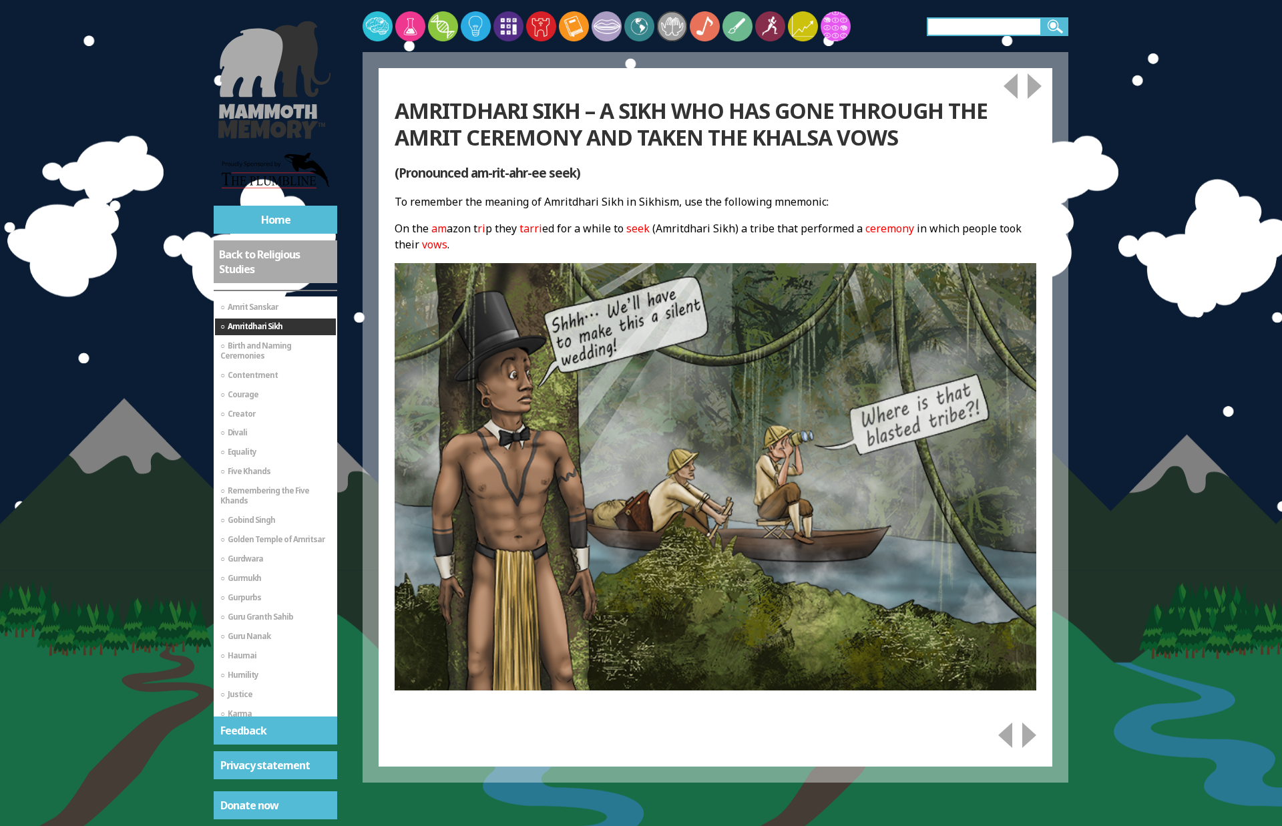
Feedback (243, 730)
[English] (574, 26)
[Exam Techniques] (836, 26)
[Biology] (443, 26)
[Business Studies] (803, 26)
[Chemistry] (410, 26)
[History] (541, 26)
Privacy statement (265, 765)
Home (275, 219)
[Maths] (508, 26)
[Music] (705, 26)
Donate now (249, 805)
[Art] (737, 26)
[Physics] (476, 26)
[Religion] (672, 26)
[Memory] (378, 26)
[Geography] (639, 26)
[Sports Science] (770, 26)
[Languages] (607, 26)
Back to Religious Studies (259, 261)
